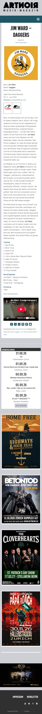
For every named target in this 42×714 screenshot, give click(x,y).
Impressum (18, 696)
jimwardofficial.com (18, 100)
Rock (5, 334)
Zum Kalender (21, 406)
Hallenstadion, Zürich (21, 356)
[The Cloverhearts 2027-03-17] (21, 584)
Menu (38, 19)
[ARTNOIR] (21, 10)
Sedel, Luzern (21, 387)
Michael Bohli (12, 294)
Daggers (17, 332)
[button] (11, 324)
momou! (32, 711)
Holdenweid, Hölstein (21, 377)
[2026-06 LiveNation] (21, 468)
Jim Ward (24, 332)
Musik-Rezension (21, 329)
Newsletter (32, 696)
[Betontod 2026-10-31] (21, 523)
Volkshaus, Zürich (21, 366)
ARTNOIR (21, 711)
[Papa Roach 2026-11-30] (21, 645)
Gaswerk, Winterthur (21, 398)
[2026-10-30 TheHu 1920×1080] (21, 687)
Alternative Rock (8, 332)
